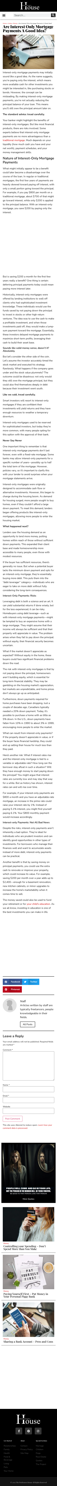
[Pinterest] (28, 1431)
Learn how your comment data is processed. (27, 1126)
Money (15, 23)
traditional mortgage (14, 140)
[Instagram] (38, 1431)
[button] (4, 15)
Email (6, 1096)
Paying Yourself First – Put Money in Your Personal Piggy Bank (25, 1295)
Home (5, 23)
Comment (8, 1050)
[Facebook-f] (18, 1431)
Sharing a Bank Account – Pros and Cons (28, 1341)
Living (10, 23)
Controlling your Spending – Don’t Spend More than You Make (24, 1247)
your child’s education (38, 904)
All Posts (27, 1024)
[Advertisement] (28, 244)
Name (6, 1085)
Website (6, 1107)
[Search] (53, 15)
